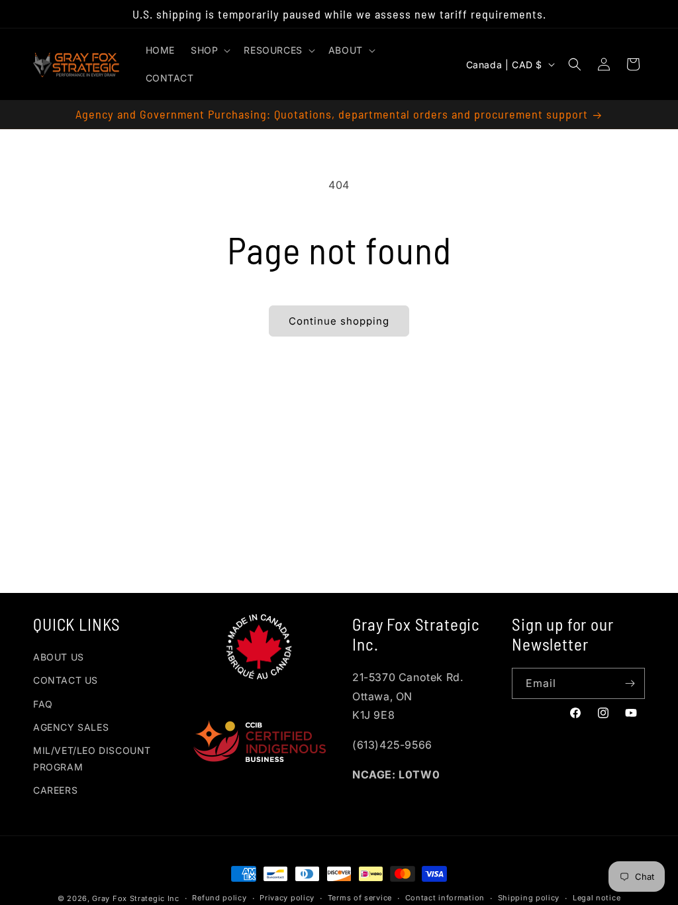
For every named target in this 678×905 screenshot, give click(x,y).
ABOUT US (58, 657)
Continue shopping (339, 321)
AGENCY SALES (71, 727)
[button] (209, 50)
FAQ (43, 704)
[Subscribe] (629, 683)
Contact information (445, 897)
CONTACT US (65, 680)
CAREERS (55, 790)
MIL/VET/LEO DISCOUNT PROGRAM (92, 758)
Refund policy (219, 897)
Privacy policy (287, 897)
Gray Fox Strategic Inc (135, 898)
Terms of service (360, 897)
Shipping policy (529, 897)
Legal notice (596, 897)
